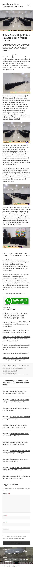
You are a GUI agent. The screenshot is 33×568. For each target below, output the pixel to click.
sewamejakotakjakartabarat (21, 368)
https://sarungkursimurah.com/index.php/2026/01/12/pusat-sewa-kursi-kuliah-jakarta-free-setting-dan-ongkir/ (16, 339)
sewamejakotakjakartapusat (9, 370)
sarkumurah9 (17, 365)
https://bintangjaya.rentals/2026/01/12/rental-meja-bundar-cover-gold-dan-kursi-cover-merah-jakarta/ (16, 324)
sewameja (10, 367)
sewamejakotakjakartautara (9, 375)
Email (5, 522)
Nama (5, 515)
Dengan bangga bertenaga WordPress (12, 566)
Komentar (6, 493)
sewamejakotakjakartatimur (9, 373)
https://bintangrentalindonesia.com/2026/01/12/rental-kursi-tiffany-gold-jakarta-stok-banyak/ (16, 347)
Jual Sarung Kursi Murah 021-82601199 (13, 5)
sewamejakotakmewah (22, 375)
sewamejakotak (17, 367)
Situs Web (6, 529)
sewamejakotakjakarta (8, 368)
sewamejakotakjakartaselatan (10, 371)
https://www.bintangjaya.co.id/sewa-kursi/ (16, 353)
